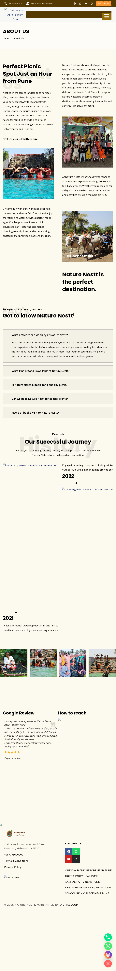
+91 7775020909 (13, 854)
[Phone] (108, 937)
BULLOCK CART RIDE (80, 256)
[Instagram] (92, 3)
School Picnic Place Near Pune (87, 893)
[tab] (58, 335)
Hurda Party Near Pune (81, 876)
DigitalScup (69, 904)
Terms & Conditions (16, 860)
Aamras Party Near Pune (82, 881)
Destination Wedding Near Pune (88, 887)
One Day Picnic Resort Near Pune (88, 870)
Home (6, 38)
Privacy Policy (13, 867)
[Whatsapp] (80, 3)
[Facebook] (75, 3)
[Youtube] (86, 3)
